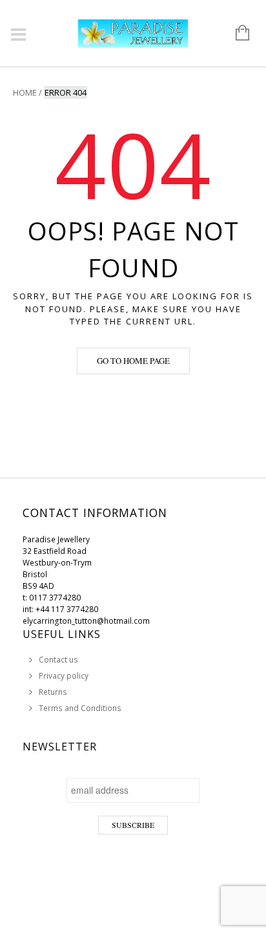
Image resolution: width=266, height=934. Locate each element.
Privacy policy (63, 675)
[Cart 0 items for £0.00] (236, 34)
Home (25, 92)
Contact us (58, 659)
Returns (53, 691)
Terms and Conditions (80, 708)
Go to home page (133, 360)
